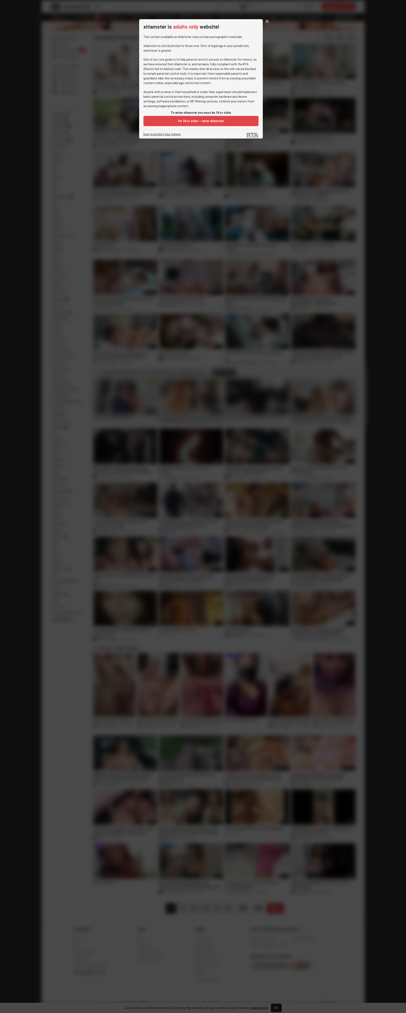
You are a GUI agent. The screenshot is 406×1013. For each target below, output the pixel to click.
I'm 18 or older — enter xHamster (201, 121)
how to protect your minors (162, 134)
